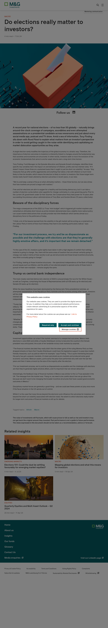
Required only (48, 325)
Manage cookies (69, 329)
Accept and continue (70, 325)
